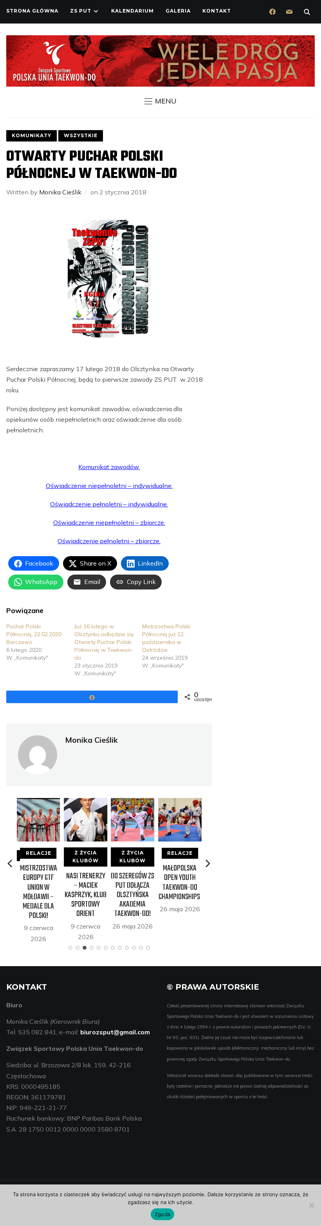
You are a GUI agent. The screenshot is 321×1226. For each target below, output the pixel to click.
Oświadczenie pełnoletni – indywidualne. (109, 504)
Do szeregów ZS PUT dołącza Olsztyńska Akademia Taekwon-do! (132, 895)
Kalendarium (132, 11)
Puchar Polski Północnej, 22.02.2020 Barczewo (33, 634)
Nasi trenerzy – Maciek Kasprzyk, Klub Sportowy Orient (85, 895)
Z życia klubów (85, 856)
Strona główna (32, 11)
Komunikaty (31, 135)
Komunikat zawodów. (109, 467)
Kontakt (216, 11)
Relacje (38, 853)
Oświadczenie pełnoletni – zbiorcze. (109, 541)
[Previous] (10, 863)
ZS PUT (80, 11)
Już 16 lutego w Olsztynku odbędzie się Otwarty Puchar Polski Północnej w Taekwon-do (104, 642)
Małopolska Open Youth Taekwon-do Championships (180, 882)
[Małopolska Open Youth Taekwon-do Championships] (180, 803)
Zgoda (162, 1214)
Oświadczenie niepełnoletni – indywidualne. (109, 486)
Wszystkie (80, 135)
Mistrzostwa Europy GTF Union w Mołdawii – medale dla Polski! (38, 892)
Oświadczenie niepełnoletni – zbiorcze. (109, 522)
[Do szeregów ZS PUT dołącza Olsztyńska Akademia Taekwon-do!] (132, 803)
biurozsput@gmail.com (115, 1032)
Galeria (178, 11)
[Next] (208, 863)
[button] (160, 101)
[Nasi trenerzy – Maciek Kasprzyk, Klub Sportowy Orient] (85, 803)
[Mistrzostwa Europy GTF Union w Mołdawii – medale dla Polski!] (38, 803)
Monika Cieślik (60, 192)
